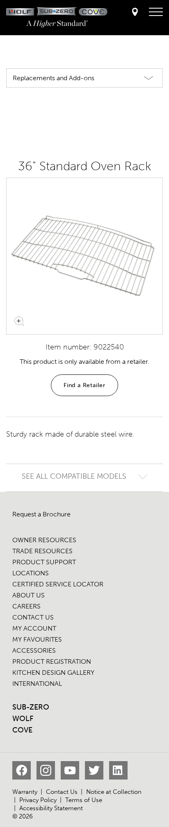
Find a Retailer (84, 385)
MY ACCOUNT (34, 628)
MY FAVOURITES (37, 639)
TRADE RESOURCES (42, 551)
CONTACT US (33, 617)
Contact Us (62, 791)
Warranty (24, 791)
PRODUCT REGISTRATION (51, 661)
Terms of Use (83, 800)
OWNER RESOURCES (44, 540)
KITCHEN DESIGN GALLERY (53, 672)
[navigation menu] (156, 12)
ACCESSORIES (34, 650)
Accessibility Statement (51, 808)
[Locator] (135, 12)
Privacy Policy (38, 800)
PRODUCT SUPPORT (44, 562)
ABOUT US (28, 595)
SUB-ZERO (30, 707)
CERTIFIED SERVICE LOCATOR (57, 584)
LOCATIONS (30, 573)
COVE (22, 730)
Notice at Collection (114, 791)
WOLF (22, 718)
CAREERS (26, 606)
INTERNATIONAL (37, 683)
